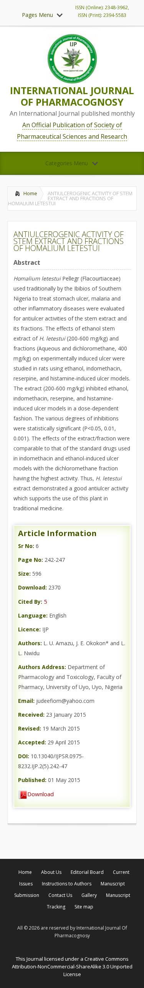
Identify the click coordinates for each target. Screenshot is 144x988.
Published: (32, 780)
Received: (31, 714)
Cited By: (30, 601)
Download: (32, 587)
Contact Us (60, 895)
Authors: (30, 643)
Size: (24, 573)
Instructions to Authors (66, 883)
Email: (26, 700)
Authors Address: (42, 667)
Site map (83, 906)
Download (40, 794)
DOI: (23, 756)
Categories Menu (66, 163)
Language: (33, 615)
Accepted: (32, 742)
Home (30, 193)
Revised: (29, 728)
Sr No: (26, 546)
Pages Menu (37, 14)
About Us (51, 872)
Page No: (30, 559)
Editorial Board (87, 872)
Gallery (89, 895)
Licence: (29, 629)
